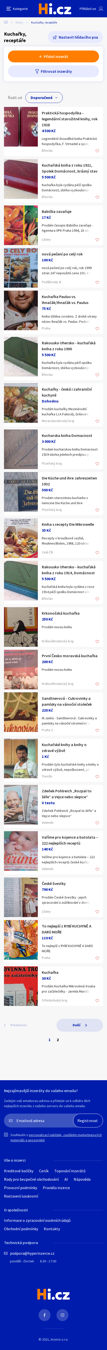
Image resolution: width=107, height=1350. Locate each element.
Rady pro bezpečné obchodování (31, 1179)
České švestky (54, 883)
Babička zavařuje (56, 211)
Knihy (19, 22)
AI (66, 1179)
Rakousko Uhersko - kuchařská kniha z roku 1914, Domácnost (69, 569)
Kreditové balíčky (18, 1170)
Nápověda (82, 1179)
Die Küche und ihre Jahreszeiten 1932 (69, 480)
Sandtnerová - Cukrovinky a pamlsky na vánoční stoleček (67, 701)
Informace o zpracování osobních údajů (37, 1220)
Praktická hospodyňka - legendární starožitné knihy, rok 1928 (70, 118)
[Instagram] (62, 1315)
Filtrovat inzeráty (56, 71)
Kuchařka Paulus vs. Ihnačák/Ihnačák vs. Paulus (65, 299)
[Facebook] (45, 1315)
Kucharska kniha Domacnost (67, 435)
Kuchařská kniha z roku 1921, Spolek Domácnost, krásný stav (70, 168)
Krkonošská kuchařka (61, 613)
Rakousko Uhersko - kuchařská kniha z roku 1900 (69, 345)
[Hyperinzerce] (55, 8)
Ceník (44, 1170)
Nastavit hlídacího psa (78, 37)
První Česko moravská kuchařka (70, 655)
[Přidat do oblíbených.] (97, 151)
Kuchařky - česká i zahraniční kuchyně (67, 392)
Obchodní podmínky (21, 1228)
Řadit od (15, 97)
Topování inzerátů (70, 1170)
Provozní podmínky (20, 1187)
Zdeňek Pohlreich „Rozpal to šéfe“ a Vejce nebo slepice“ (67, 793)
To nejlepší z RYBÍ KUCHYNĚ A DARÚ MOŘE (66, 929)
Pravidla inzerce (56, 1187)
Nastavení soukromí (21, 1196)
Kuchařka (50, 972)
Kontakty (52, 1228)
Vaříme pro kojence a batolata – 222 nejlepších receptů (70, 840)
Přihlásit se (88, 8)
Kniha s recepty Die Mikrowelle (68, 524)
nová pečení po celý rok (62, 253)
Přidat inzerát (56, 56)
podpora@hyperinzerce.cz (32, 1253)
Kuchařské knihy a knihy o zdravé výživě (64, 747)
